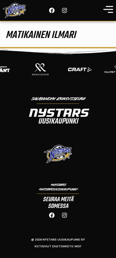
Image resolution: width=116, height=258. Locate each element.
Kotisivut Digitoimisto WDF (58, 246)
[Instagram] (64, 10)
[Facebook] (51, 10)
